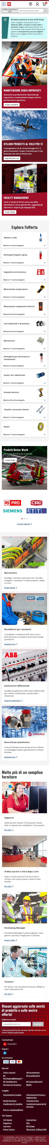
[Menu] (3, 4)
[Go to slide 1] (22, 518)
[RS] (9, 4)
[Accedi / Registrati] (37, 4)
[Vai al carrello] (44, 4)
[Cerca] (44, 11)
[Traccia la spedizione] (31, 4)
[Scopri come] (24, 908)
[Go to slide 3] (27, 518)
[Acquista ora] (24, 609)
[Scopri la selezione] (24, 666)
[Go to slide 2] (24, 518)
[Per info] (24, 798)
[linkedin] (5, 1053)
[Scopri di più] (24, 553)
